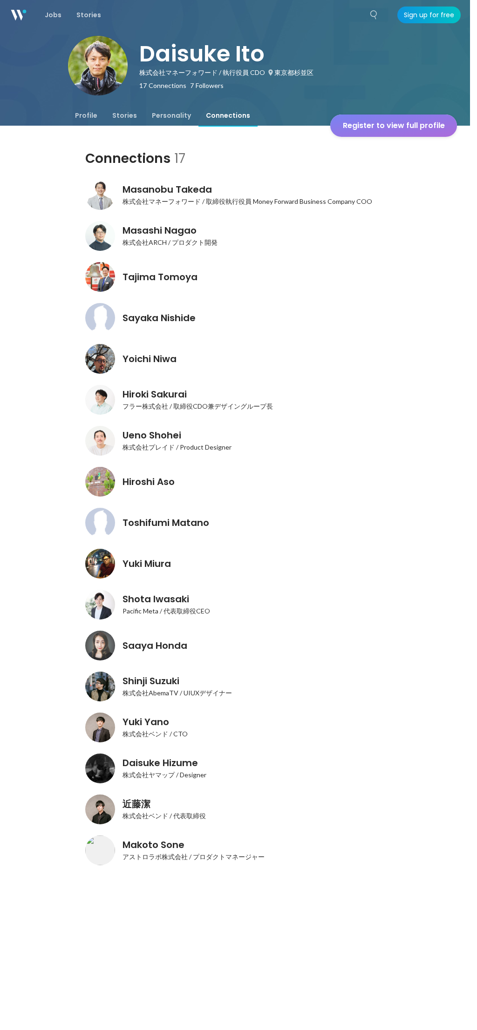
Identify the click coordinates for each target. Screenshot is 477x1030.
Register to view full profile (394, 125)
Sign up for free (429, 15)
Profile (86, 115)
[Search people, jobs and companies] (374, 15)
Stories (124, 115)
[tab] (86, 115)
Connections (228, 115)
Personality (171, 115)
